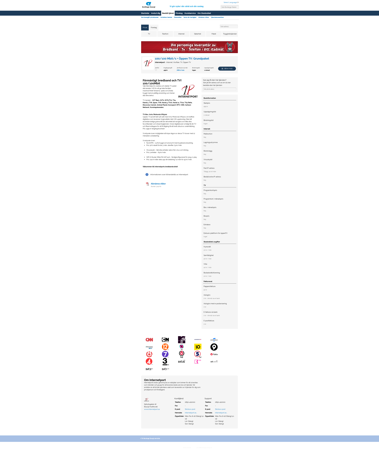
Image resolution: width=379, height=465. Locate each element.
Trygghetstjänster (230, 34)
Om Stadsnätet (204, 13)
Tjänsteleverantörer (217, 17)
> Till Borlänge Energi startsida (150, 438)
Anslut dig (155, 13)
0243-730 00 (187, 447)
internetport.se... (191, 413)
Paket (214, 34)
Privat (145, 27)
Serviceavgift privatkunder (150, 17)
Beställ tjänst (168, 13)
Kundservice (190, 13)
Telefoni (165, 34)
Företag (179, 13)
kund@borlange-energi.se (204, 447)
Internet (181, 34)
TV (149, 34)
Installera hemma (166, 17)
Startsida (145, 13)
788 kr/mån (180, 70)
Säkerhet (197, 34)
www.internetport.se (152, 409)
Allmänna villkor (203, 17)
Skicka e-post (190, 409)
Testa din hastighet (189, 17)
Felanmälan (178, 17)
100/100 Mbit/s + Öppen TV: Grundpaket (182, 58)
